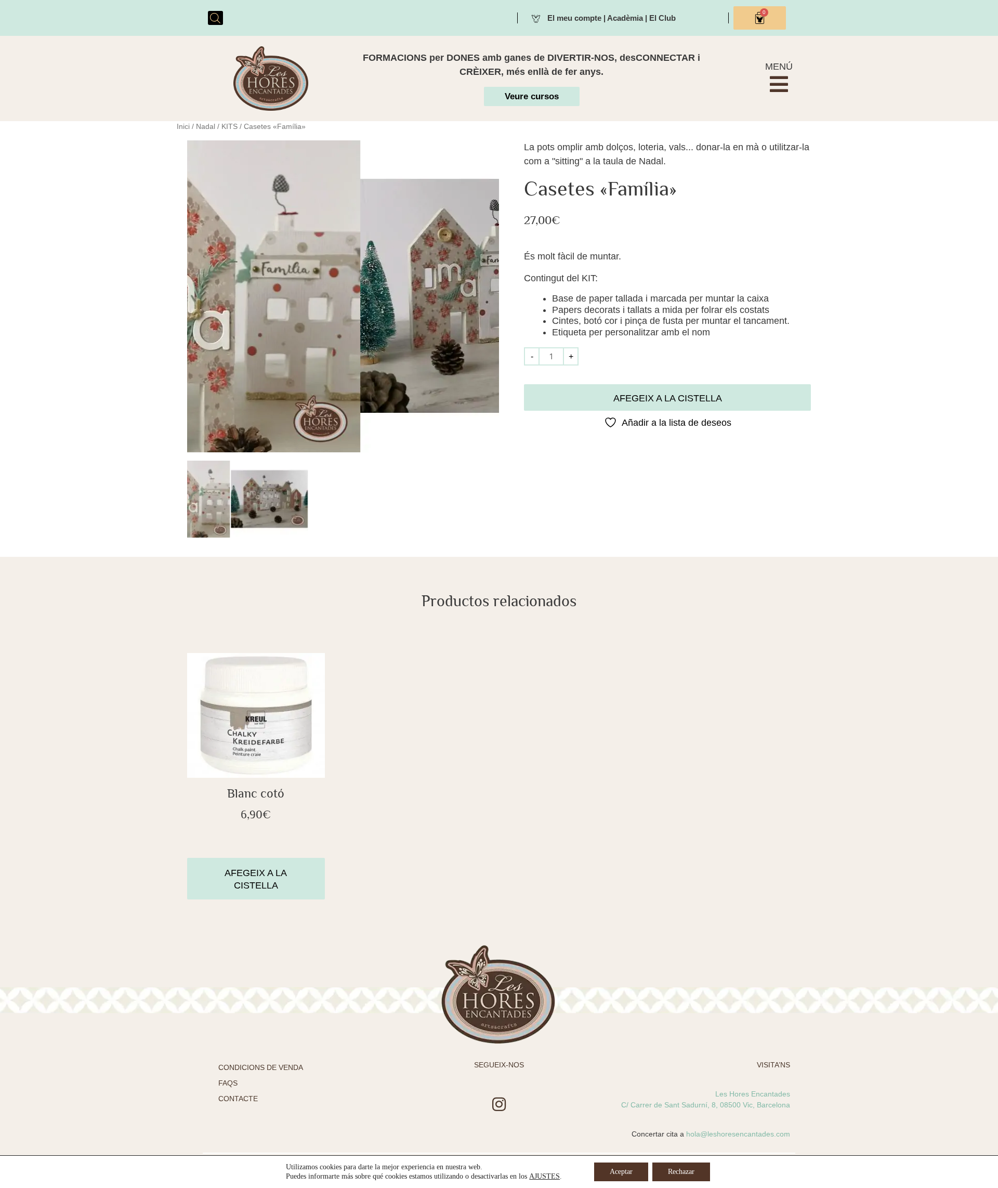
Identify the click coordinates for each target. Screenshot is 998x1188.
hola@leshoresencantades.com (738, 1134)
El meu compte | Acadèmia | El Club (611, 18)
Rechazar (681, 1172)
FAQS (228, 1083)
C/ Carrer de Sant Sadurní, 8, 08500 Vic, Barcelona (705, 1105)
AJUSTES (544, 1176)
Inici (183, 126)
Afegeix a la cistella (667, 398)
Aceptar (621, 1172)
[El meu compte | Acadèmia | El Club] (536, 17)
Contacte (238, 1098)
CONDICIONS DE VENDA (260, 1067)
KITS (229, 126)
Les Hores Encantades (752, 1094)
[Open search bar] (215, 18)
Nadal (205, 126)
